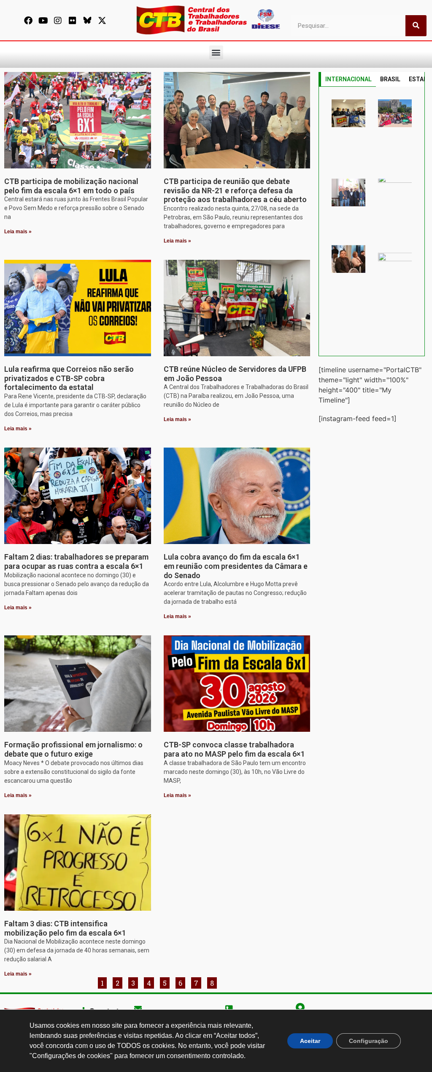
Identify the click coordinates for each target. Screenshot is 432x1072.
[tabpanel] (371, 221)
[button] (216, 52)
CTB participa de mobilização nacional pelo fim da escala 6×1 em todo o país (71, 186)
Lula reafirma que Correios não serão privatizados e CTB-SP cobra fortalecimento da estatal (69, 378)
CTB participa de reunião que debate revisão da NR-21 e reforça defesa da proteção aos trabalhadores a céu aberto (235, 190)
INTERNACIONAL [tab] (348, 79)
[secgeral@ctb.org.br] (138, 1008)
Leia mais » (18, 232)
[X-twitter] (102, 20)
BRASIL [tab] (390, 79)
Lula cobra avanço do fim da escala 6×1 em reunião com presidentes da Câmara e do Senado (236, 565)
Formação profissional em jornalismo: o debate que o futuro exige (73, 749)
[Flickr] (72, 20)
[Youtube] (43, 20)
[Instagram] (58, 20)
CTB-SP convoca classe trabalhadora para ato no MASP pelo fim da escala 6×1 (234, 749)
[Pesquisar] (416, 25)
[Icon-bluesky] (87, 20)
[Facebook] (28, 20)
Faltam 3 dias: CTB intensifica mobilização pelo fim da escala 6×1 (65, 928)
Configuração (368, 1040)
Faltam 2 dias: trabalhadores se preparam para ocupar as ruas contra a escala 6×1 (76, 561)
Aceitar (310, 1040)
